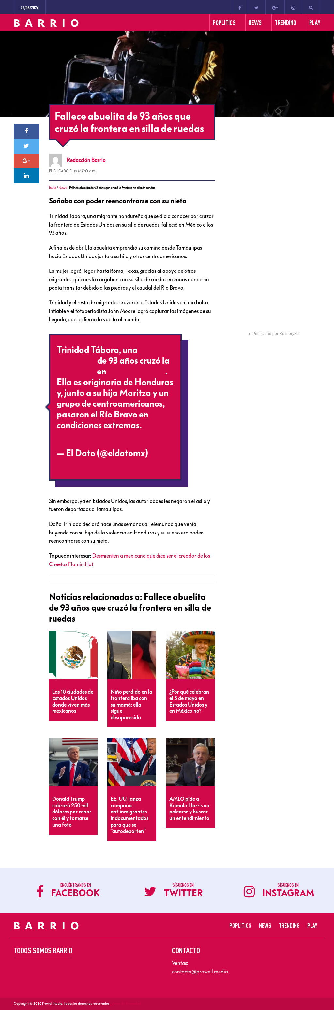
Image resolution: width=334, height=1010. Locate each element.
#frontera (76, 371)
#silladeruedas (136, 371)
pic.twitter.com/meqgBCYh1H (115, 436)
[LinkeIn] (26, 175)
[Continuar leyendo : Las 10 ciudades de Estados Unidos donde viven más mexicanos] (73, 655)
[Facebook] (240, 7)
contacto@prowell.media (200, 971)
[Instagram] (293, 7)
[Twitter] (256, 7)
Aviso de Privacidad (127, 1003)
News (63, 188)
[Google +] (275, 7)
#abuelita (76, 361)
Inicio (52, 188)
